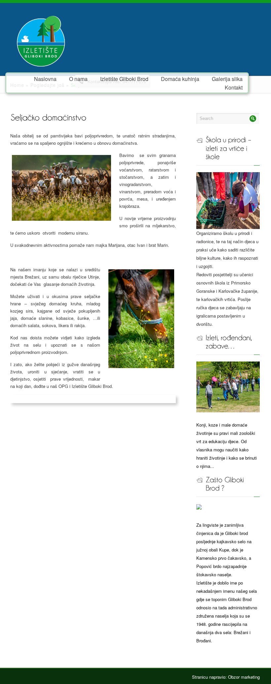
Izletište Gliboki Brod (124, 78)
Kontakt (234, 87)
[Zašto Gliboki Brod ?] (199, 508)
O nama (78, 78)
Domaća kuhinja (180, 78)
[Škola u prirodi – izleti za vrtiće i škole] (228, 200)
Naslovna (45, 78)
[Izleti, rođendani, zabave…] (228, 386)
